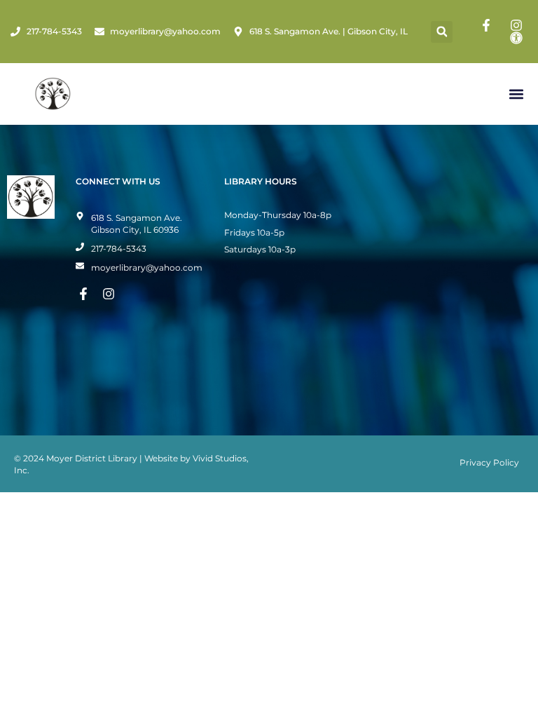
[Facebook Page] (488, 25)
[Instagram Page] (518, 25)
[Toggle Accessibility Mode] (518, 38)
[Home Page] (53, 94)
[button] (442, 32)
